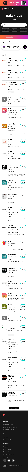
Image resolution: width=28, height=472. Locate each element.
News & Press (7, 439)
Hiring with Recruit (8, 430)
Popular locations (7, 42)
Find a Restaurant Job (9, 424)
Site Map (5, 457)
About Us (6, 437)
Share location (9, 37)
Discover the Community (10, 427)
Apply (23, 60)
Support (5, 447)
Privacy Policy (7, 449)
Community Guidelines (9, 454)
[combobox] (14, 25)
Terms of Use (7, 452)
